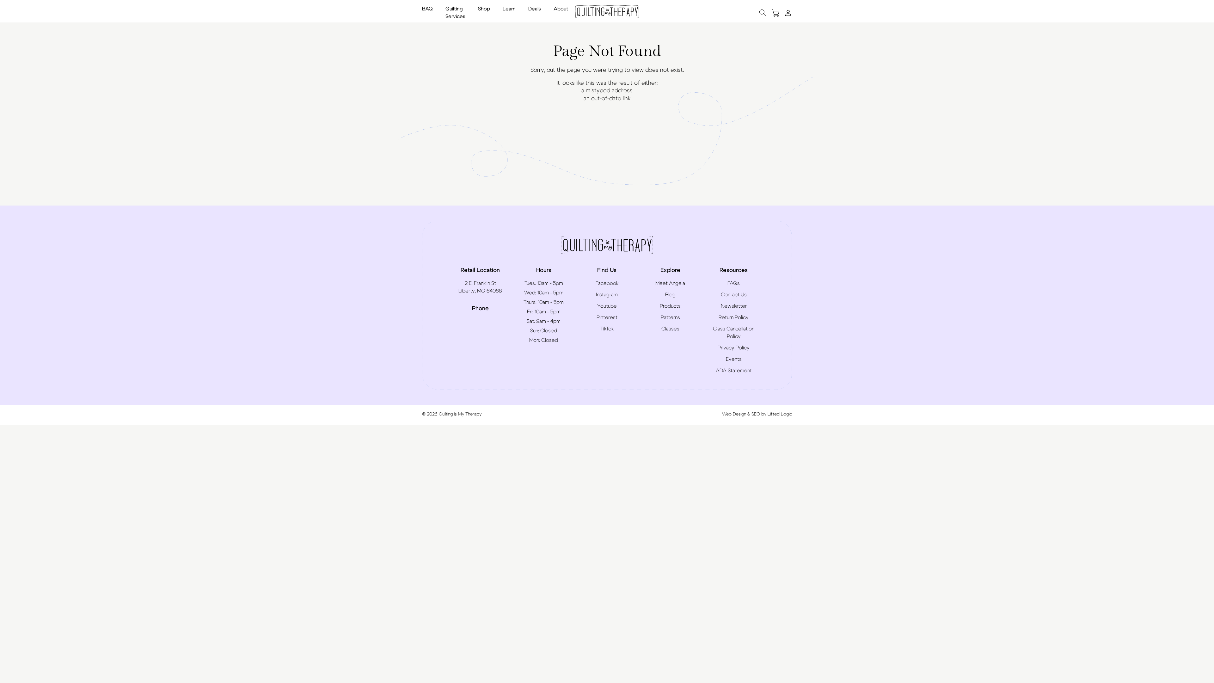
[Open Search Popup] (763, 13)
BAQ (427, 8)
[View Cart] (775, 13)
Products (670, 306)
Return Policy (734, 317)
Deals (534, 8)
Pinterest (607, 317)
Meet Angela (670, 283)
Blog (670, 294)
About (561, 8)
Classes (670, 328)
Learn (509, 8)
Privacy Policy (734, 347)
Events (734, 359)
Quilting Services (455, 12)
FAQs (733, 283)
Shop (484, 8)
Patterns (670, 317)
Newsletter (734, 306)
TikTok (607, 328)
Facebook (607, 283)
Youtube (607, 306)
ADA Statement (734, 370)
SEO (755, 414)
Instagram (607, 294)
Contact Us (734, 294)
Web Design (734, 414)
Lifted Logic (780, 414)
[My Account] (788, 12)
